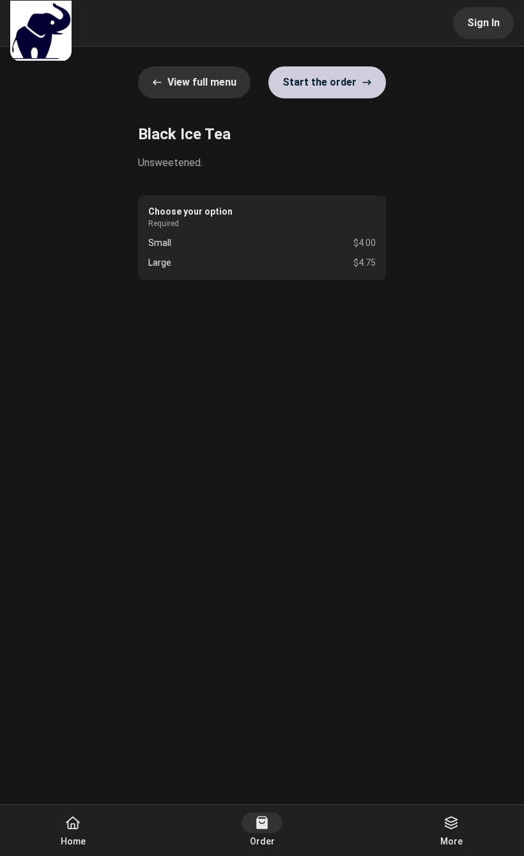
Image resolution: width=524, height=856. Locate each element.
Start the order (319, 82)
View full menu (201, 82)
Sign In (483, 23)
